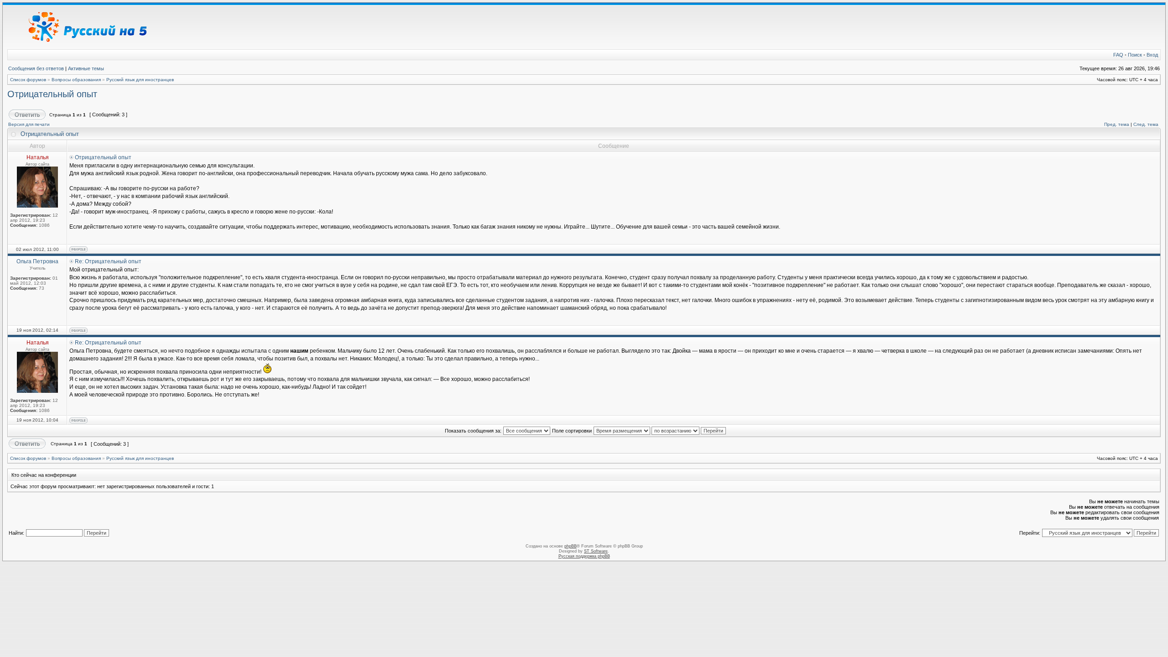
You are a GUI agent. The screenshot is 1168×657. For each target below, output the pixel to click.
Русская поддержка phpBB (584, 556)
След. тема (1145, 124)
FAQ (1118, 54)
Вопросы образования (76, 79)
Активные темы (86, 68)
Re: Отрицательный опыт (108, 261)
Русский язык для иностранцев (140, 79)
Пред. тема (1116, 124)
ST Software (596, 551)
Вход (1152, 54)
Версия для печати (29, 124)
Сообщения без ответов (36, 68)
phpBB (570, 546)
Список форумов (28, 79)
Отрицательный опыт (52, 94)
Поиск (1135, 54)
